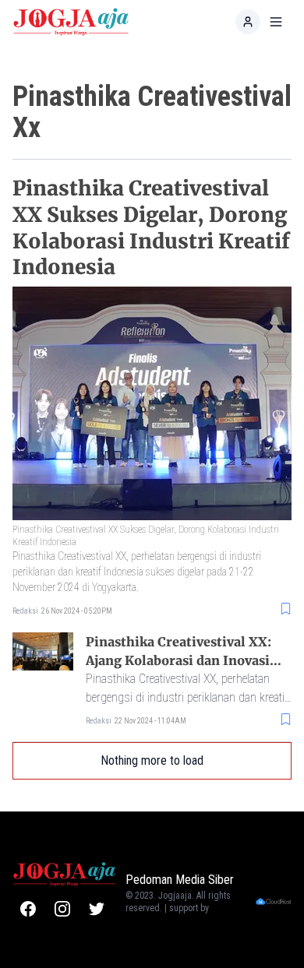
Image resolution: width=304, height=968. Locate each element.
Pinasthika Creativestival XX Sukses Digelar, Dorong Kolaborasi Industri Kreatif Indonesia (151, 227)
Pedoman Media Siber (179, 879)
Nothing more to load (152, 760)
